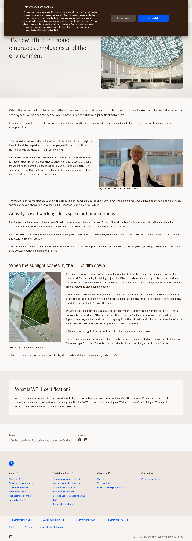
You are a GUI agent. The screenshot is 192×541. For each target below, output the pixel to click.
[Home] (11, 463)
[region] (96, 18)
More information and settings (45, 30)
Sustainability (28, 440)
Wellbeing (43, 440)
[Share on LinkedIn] (86, 440)
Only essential (123, 18)
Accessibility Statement (51, 527)
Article (14, 440)
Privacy (28, 527)
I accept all (153, 18)
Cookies (13, 527)
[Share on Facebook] (80, 440)
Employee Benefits (61, 440)
